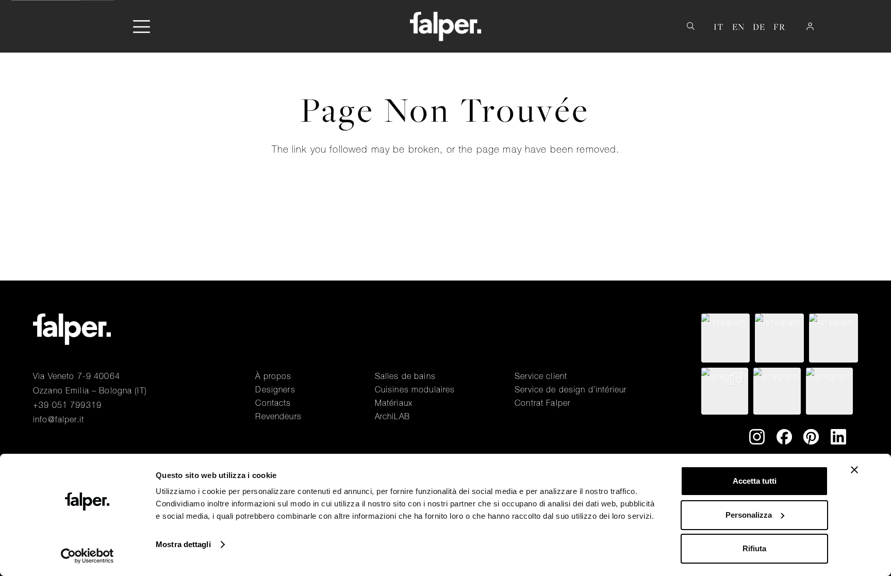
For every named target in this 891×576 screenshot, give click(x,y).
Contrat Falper (542, 403)
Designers (275, 389)
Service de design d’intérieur (570, 389)
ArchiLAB (392, 416)
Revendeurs (278, 416)
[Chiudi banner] (854, 469)
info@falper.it (58, 419)
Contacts (273, 403)
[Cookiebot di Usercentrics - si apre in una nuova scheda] (87, 556)
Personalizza (748, 515)
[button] (141, 26)
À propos (273, 376)
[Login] (810, 26)
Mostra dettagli (183, 544)
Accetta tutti (755, 480)
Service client (541, 376)
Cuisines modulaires (415, 389)
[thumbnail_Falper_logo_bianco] (446, 26)
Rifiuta (754, 548)
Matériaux (393, 403)
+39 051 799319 (67, 405)
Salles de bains (405, 376)
